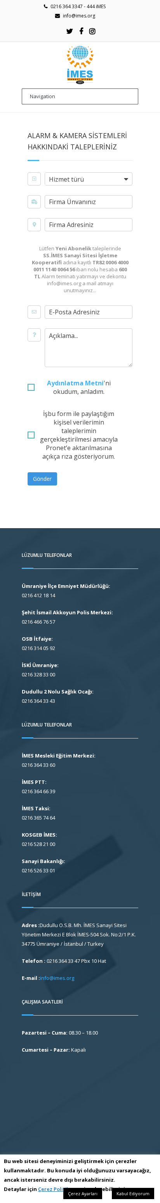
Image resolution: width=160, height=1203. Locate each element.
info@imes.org (79, 15)
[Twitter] (70, 31)
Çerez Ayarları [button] (82, 1193)
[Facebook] (81, 31)
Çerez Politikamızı (60, 1189)
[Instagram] (92, 31)
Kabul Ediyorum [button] (133, 1193)
